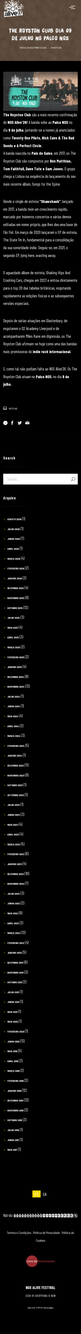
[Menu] (73, 7)
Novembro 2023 (15, 775)
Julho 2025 (13, 617)
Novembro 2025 (15, 597)
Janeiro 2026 (14, 578)
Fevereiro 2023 (15, 854)
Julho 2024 (13, 696)
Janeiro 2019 (14, 1090)
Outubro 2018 (14, 1120)
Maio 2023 (12, 824)
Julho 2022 (13, 893)
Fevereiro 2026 (15, 568)
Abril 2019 (12, 1061)
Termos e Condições (19, 1233)
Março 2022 (13, 932)
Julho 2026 (13, 529)
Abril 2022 (13, 923)
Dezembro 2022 (15, 873)
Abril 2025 (13, 637)
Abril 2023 (13, 834)
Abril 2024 (13, 726)
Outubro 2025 (15, 607)
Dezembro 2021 (15, 962)
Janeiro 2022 (14, 952)
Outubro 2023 (15, 785)
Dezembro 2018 (15, 1100)
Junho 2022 (13, 903)
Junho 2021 (13, 1001)
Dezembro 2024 (15, 676)
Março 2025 (13, 647)
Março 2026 (13, 558)
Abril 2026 (13, 548)
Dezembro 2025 (15, 588)
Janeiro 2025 (14, 666)
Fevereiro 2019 (15, 1080)
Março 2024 (13, 735)
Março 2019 (13, 1070)
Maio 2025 (12, 627)
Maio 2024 (12, 716)
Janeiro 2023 (14, 863)
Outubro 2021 (14, 982)
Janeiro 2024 (14, 755)
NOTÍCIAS (57, 47)
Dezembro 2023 (15, 765)
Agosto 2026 (14, 519)
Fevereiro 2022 (15, 942)
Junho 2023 (13, 814)
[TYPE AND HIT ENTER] (73, 479)
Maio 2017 (12, 1149)
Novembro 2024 (15, 686)
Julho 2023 (13, 804)
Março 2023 (13, 844)
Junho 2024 (13, 706)
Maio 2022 (12, 913)
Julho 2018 (13, 1130)
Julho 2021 (13, 992)
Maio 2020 (12, 1021)
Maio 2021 (12, 1011)
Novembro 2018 (15, 1110)
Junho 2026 (13, 538)
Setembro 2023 (15, 795)
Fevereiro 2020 (15, 1031)
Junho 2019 (13, 1041)
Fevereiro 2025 (15, 657)
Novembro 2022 (15, 883)
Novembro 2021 (15, 972)
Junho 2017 (13, 1139)
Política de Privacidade (46, 1233)
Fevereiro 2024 (15, 745)
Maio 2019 (12, 1051)
